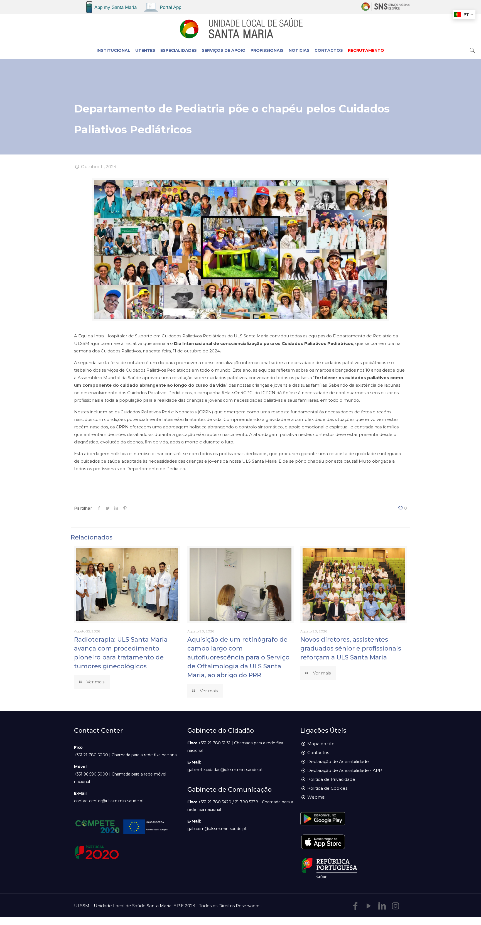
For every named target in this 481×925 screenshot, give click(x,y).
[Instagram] (395, 906)
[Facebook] (355, 906)
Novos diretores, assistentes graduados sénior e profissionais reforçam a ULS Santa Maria (350, 648)
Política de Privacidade (331, 779)
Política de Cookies (327, 788)
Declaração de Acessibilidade (338, 761)
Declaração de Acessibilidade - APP (344, 770)
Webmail (317, 797)
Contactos (318, 752)
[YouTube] (369, 906)
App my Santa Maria (115, 7)
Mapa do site (321, 743)
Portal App (170, 7)
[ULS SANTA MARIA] (240, 28)
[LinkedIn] (382, 906)
